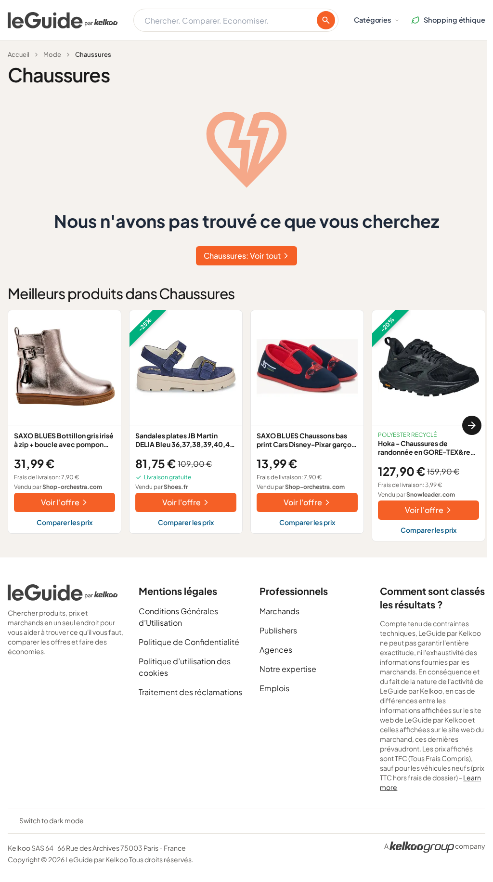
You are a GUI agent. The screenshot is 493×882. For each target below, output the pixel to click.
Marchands (279, 611)
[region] (246, 425)
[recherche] (326, 20)
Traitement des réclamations (190, 692)
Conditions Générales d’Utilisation (178, 617)
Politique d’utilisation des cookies (185, 667)
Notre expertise (287, 669)
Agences (275, 650)
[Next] (471, 425)
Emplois (274, 688)
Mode (52, 54)
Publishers (278, 630)
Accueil (18, 54)
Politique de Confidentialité (189, 642)
